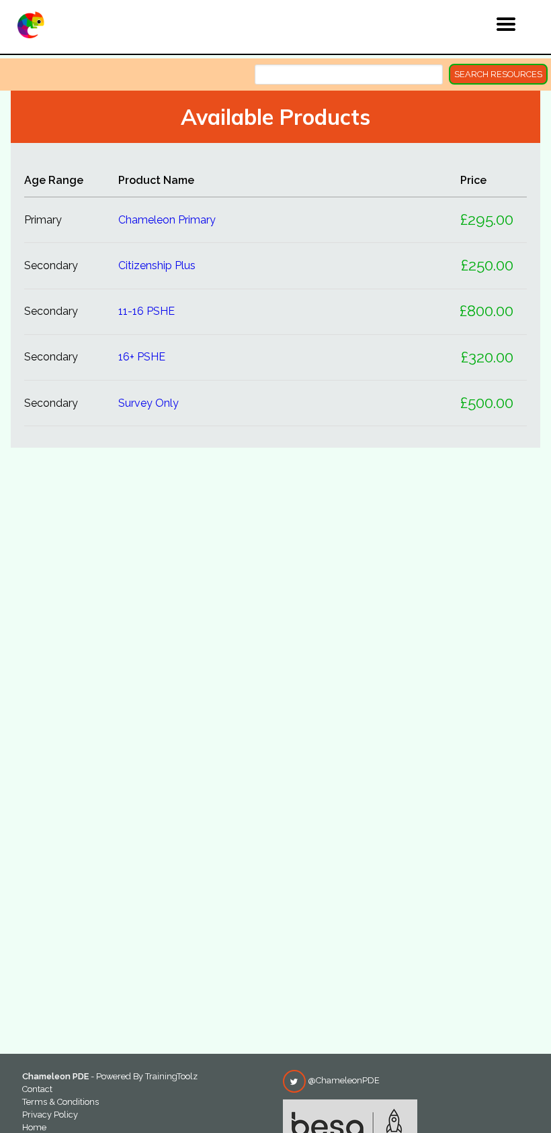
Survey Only (148, 403)
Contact (37, 1089)
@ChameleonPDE (343, 1080)
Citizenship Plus (157, 265)
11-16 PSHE (146, 311)
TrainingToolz (171, 1076)
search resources (498, 74)
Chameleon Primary (167, 219)
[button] (477, 26)
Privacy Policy (50, 1115)
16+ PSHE (141, 356)
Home (34, 1127)
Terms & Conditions (60, 1102)
